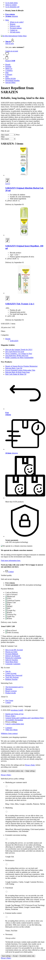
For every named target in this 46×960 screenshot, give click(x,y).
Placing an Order (11, 652)
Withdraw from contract (9, 733)
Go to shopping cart (12, 7)
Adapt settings (30, 771)
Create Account (10, 673)
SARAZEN (14, 341)
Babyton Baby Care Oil (13, 368)
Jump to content (11, 5)
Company (8, 728)
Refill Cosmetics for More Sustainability (19, 357)
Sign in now (9, 43)
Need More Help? (11, 662)
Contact (8, 702)
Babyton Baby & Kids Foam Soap (17, 372)
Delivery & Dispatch (12, 656)
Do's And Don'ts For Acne (14, 351)
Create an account (11, 51)
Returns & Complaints (13, 658)
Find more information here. (11, 560)
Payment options (16, 28)
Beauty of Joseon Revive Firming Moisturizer (21, 366)
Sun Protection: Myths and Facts (16, 355)
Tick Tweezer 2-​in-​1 (19, 304)
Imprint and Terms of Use (14, 714)
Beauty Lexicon (11, 691)
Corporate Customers (12, 664)
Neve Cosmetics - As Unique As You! (18, 353)
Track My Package (12, 677)
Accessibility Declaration (14, 720)
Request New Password (13, 675)
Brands (7, 339)
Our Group (9, 700)
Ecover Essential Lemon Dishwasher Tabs (20, 370)
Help (7, 20)
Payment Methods (11, 654)
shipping (11, 16)
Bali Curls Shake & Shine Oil (15, 374)
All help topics (15, 32)
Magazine (8, 689)
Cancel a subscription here (14, 724)
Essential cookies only (16, 771)
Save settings (6, 956)
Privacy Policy (10, 716)
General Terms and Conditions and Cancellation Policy (24, 718)
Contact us (13, 30)
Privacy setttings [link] (11, 722)
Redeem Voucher (11, 679)
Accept (4, 771)
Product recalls (10, 693)
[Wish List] (7, 55)
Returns (12, 24)
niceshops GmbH (17, 710)
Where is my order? (17, 22)
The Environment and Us (14, 687)
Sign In (7, 671)
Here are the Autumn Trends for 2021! (18, 349)
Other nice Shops (11, 730)
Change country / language (21, 706)
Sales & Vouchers (11, 660)
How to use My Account (14, 650)
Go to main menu (11, 3)
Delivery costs (15, 26)
